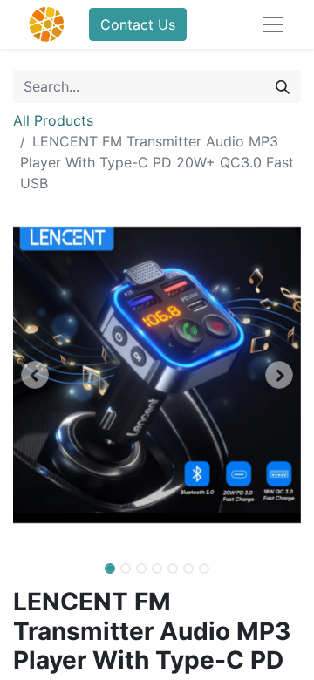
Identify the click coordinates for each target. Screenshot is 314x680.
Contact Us (137, 24)
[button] (35, 375)
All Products (53, 120)
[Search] (282, 86)
